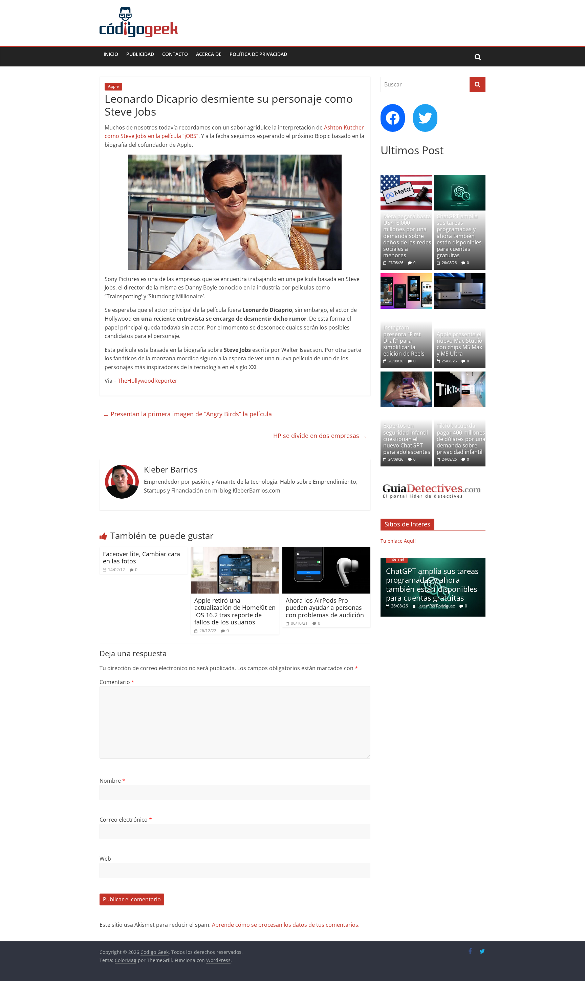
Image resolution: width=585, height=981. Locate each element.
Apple (113, 86)
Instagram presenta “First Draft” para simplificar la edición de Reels (404, 340)
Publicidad (140, 54)
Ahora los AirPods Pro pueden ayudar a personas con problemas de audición (325, 607)
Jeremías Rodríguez (437, 606)
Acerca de (208, 54)
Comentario (117, 682)
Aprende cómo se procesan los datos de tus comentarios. (286, 924)
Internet (396, 559)
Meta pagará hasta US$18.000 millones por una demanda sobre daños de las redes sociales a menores (407, 236)
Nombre (112, 780)
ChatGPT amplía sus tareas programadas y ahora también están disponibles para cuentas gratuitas (459, 236)
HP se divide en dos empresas (320, 436)
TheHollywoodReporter (147, 380)
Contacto (175, 54)
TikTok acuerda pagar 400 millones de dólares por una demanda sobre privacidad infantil (461, 439)
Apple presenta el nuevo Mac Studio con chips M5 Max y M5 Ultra (459, 344)
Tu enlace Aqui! (398, 541)
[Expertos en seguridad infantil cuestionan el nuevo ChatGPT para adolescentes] (406, 375)
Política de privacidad (258, 54)
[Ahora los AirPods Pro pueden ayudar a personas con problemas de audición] (326, 551)
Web (105, 858)
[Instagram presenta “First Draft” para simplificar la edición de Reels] (406, 277)
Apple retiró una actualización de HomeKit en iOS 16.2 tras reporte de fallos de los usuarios (235, 611)
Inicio (111, 54)
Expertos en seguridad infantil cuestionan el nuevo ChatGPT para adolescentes (406, 439)
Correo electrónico (126, 819)
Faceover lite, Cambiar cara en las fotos (141, 557)
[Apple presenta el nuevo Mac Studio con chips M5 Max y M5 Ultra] (459, 277)
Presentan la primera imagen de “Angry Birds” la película (187, 414)
